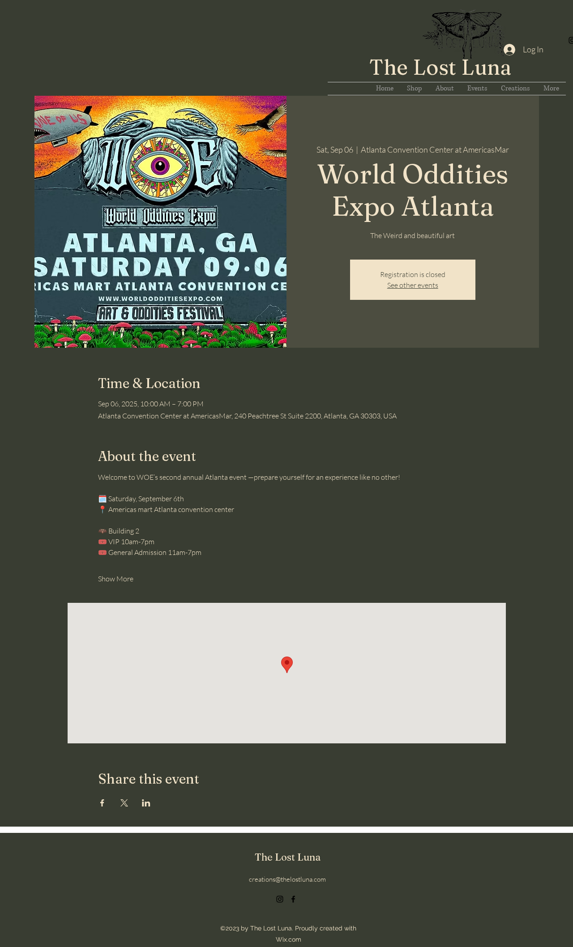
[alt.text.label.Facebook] (293, 899)
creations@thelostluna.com (287, 879)
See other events (412, 285)
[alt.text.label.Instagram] (279, 899)
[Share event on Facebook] (102, 802)
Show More (115, 578)
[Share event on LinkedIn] (146, 802)
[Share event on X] (124, 802)
